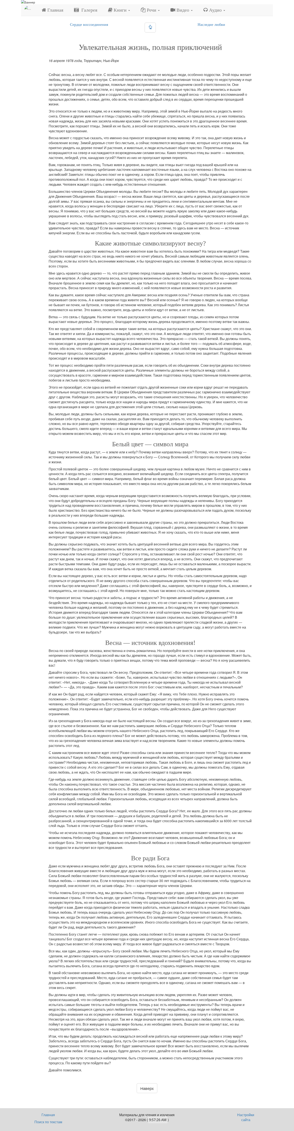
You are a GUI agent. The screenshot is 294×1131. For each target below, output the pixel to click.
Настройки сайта (245, 1117)
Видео (182, 10)
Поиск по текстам (48, 1121)
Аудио (215, 10)
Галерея (88, 10)
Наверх (147, 1088)
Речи (151, 10)
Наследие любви (211, 24)
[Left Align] (150, 27)
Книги (120, 10)
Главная (54, 10)
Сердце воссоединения (89, 24)
